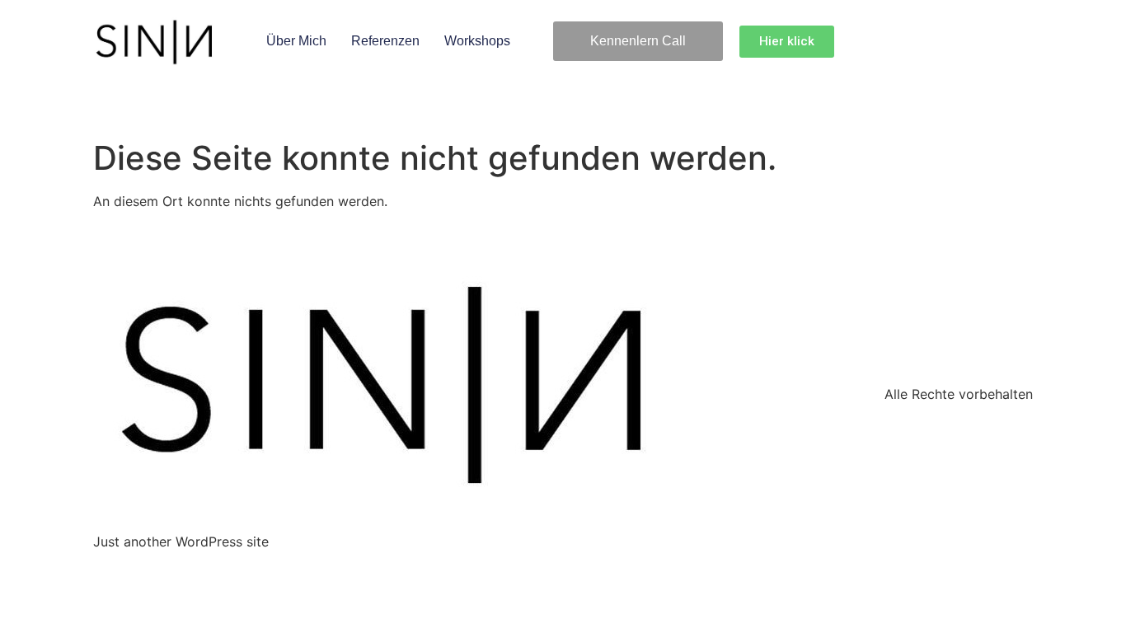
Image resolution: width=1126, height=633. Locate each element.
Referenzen (385, 41)
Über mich (296, 41)
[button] (638, 41)
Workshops (477, 41)
